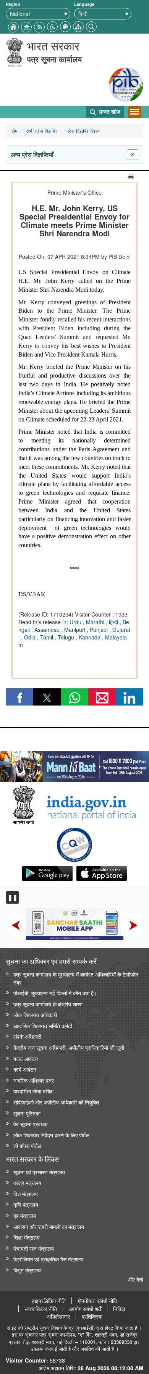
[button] (52, 26)
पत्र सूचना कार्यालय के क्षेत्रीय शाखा (48, 1004)
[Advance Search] (91, 26)
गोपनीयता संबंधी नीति (97, 1300)
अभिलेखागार (58, 1316)
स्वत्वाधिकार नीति (40, 1308)
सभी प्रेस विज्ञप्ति (41, 130)
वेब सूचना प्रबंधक (30, 1124)
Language (84, 4)
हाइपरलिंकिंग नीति (49, 1300)
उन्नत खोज (108, 111)
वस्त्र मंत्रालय (27, 1183)
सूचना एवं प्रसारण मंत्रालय (39, 1172)
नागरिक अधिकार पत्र (33, 1080)
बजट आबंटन (25, 1058)
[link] (74, 765)
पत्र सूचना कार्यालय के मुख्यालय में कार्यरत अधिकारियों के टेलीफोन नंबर (75, 978)
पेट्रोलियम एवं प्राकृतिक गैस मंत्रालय (48, 1259)
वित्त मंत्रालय (25, 1194)
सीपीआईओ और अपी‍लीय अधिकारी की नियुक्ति (56, 1102)
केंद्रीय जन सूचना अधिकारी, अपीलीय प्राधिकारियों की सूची (68, 1047)
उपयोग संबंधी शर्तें (85, 1308)
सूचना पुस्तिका (26, 1113)
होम (14, 130)
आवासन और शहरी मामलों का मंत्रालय (48, 1226)
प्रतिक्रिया (92, 1316)
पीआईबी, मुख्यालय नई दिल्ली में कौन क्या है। (55, 993)
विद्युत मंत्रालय (27, 1270)
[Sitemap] (78, 26)
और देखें (135, 1279)
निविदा (119, 1308)
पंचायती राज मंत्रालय (33, 1248)
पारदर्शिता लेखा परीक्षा (33, 1091)
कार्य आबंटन (24, 1069)
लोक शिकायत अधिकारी (35, 1015)
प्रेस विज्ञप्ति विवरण (82, 130)
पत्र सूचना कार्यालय (54, 59)
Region (13, 4)
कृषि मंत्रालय (25, 1204)
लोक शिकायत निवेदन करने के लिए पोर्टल (51, 1135)
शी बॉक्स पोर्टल (27, 1146)
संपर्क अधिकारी (27, 1036)
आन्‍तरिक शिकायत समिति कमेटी (42, 1026)
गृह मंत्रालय (24, 1215)
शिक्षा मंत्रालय (26, 1237)
